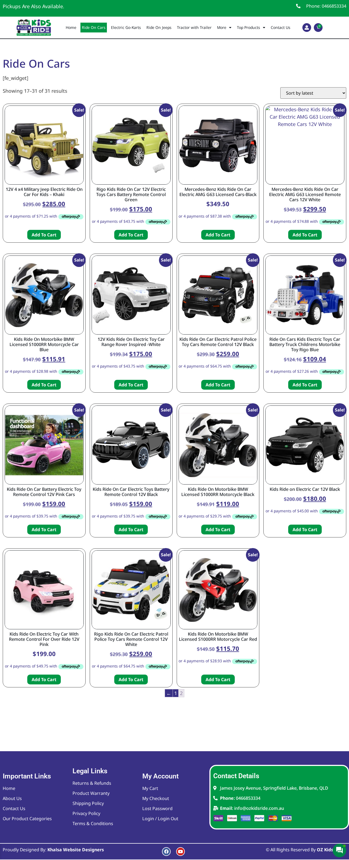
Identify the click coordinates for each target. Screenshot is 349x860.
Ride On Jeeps (159, 27)
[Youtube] (180, 851)
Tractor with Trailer (194, 27)
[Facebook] (166, 851)
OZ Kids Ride (330, 850)
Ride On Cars (94, 27)
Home (71, 27)
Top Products (248, 27)
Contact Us (280, 27)
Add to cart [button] (44, 235)
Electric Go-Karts (126, 27)
